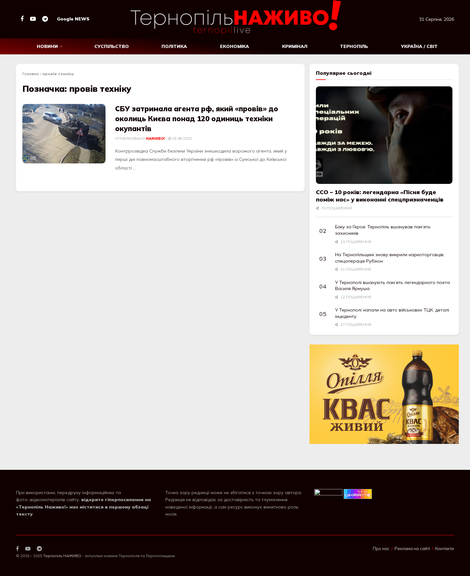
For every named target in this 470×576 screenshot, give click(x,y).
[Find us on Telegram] (45, 19)
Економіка (234, 46)
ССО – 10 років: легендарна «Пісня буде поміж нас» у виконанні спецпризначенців (379, 195)
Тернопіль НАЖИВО (62, 555)
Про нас (381, 548)
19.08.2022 (181, 138)
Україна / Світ (419, 46)
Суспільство (111, 46)
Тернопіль (354, 46)
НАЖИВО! (155, 138)
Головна (30, 73)
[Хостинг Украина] (358, 493)
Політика (174, 46)
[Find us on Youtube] (33, 19)
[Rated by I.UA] (328, 493)
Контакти (444, 548)
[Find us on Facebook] (22, 19)
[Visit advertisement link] (384, 394)
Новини (47, 46)
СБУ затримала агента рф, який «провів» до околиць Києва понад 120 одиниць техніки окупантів (196, 118)
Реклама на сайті (412, 548)
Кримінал (294, 46)
